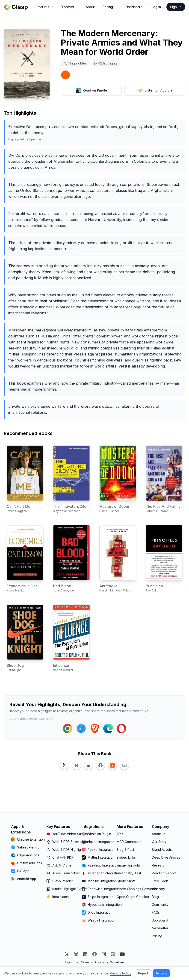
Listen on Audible (159, 90)
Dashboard (134, 7)
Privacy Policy (120, 973)
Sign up (176, 7)
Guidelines (117, 962)
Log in (156, 7)
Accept (161, 973)
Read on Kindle (95, 90)
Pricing (108, 7)
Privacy (100, 962)
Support (70, 962)
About (90, 7)
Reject (143, 973)
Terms (85, 962)
